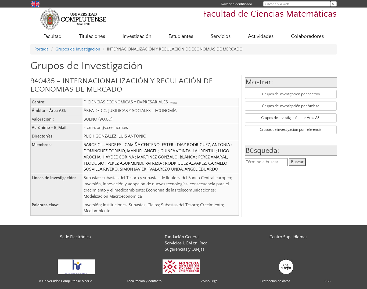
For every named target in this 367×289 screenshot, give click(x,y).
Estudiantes (180, 36)
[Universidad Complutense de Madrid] (73, 18)
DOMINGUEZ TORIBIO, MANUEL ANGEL (121, 151)
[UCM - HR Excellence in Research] (76, 266)
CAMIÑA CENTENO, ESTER (150, 144)
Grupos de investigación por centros (291, 94)
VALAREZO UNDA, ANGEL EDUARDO (183, 169)
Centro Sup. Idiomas (288, 236)
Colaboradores (307, 36)
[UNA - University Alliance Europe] (286, 266)
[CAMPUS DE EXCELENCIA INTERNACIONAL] (181, 266)
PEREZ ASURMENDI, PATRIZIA (135, 163)
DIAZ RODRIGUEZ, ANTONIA (204, 144)
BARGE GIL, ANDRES (103, 144)
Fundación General (182, 236)
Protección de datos (275, 281)
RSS (327, 281)
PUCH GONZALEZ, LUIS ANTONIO (115, 136)
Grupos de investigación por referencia (291, 130)
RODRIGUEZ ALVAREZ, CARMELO (196, 163)
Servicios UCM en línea (186, 243)
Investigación (137, 36)
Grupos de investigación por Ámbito (290, 106)
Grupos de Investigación (77, 49)
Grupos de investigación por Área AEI (291, 118)
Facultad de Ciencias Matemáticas (270, 14)
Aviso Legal (209, 281)
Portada (41, 49)
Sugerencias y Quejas (184, 249)
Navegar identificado (236, 4)
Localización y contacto (144, 281)
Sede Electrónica (75, 236)
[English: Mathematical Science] (35, 3)
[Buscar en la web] (333, 3)
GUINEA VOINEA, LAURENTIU (188, 151)
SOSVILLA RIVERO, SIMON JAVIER (115, 169)
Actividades (261, 36)
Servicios (221, 36)
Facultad (52, 36)
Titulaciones (92, 36)
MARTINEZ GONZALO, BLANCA (166, 157)
